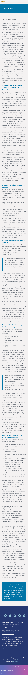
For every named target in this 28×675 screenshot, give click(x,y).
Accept (4, 672)
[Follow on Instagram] (19, 616)
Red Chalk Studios (17, 661)
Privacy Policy (20, 660)
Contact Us (5, 648)
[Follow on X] (10, 616)
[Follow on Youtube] (15, 616)
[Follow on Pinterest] (24, 616)
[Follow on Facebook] (5, 616)
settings (10, 670)
